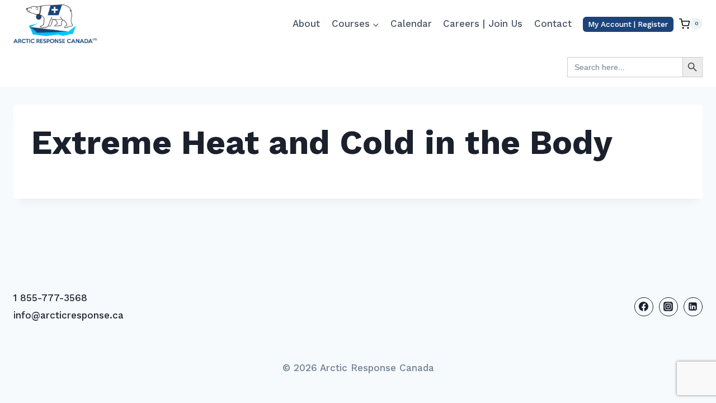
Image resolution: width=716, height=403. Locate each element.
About (306, 23)
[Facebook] (643, 306)
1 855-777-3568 (50, 297)
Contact (553, 23)
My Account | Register (628, 24)
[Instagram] (668, 306)
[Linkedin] (693, 306)
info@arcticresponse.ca (68, 315)
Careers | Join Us (482, 23)
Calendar (411, 23)
